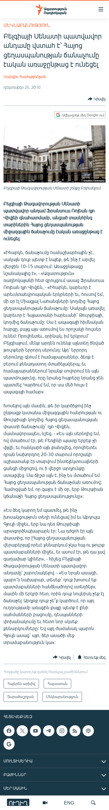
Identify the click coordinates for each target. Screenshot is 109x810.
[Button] (97, 98)
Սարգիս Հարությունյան (24, 76)
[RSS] (75, 730)
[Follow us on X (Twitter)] (22, 730)
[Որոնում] (93, 802)
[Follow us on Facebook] (9, 730)
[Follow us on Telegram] (48, 730)
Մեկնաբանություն (26, 25)
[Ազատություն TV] (45, 802)
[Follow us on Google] (9, 743)
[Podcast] (88, 730)
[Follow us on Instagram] (61, 730)
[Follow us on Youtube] (35, 730)
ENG (69, 802)
